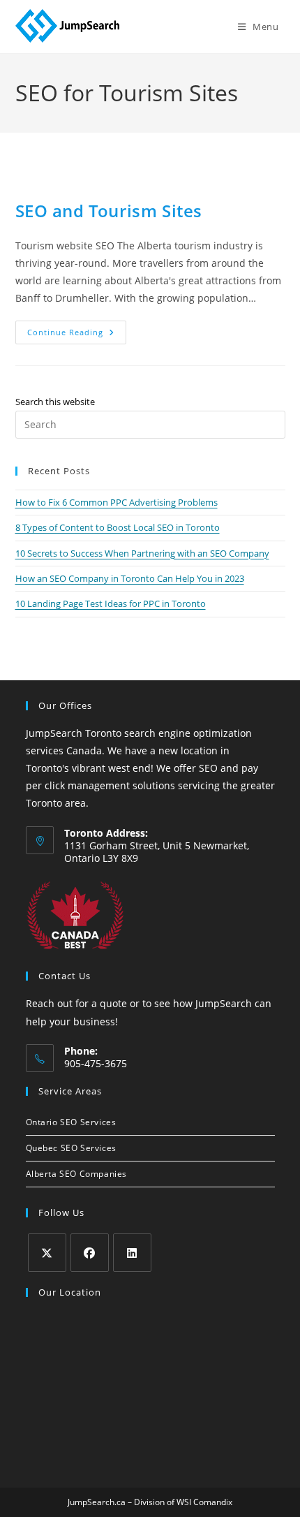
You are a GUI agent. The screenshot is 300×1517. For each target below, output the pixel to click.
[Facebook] (89, 1252)
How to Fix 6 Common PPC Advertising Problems (116, 502)
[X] (47, 1252)
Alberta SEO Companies (77, 1174)
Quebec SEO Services (71, 1148)
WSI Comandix (204, 1502)
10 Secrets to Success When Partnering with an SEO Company (142, 553)
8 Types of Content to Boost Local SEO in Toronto (117, 527)
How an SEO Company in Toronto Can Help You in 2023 (129, 578)
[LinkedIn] (132, 1252)
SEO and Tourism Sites (109, 210)
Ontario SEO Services (71, 1122)
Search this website (55, 401)
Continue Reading (76, 334)
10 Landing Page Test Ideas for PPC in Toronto (110, 603)
